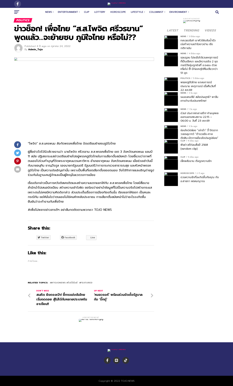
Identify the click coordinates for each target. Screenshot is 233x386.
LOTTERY (99, 12)
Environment (178, 12)
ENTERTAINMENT (68, 12)
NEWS (48, 12)
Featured (86, 283)
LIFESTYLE (137, 12)
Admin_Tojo (35, 49)
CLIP (86, 12)
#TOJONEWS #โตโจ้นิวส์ (64, 283)
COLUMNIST (156, 12)
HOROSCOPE (118, 12)
